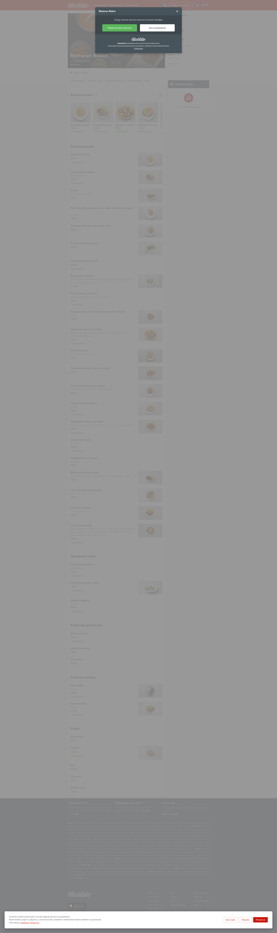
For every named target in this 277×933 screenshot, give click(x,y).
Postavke (245, 920)
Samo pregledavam (157, 28)
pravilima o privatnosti (30, 923)
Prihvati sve (260, 920)
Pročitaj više (138, 48)
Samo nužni (230, 920)
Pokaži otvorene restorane (120, 28)
